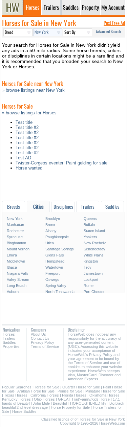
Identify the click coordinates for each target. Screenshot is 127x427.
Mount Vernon (18, 249)
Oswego (52, 279)
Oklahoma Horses (104, 395)
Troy (87, 267)
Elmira (12, 255)
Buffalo (89, 225)
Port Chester (94, 292)
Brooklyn (52, 219)
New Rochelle (95, 243)
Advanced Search (108, 31)
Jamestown (93, 273)
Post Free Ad (114, 22)
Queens (90, 219)
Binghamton (16, 243)
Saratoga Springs (59, 249)
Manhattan (15, 225)
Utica (49, 243)
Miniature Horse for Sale (105, 391)
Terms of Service (45, 346)
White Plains (94, 255)
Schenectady (94, 249)
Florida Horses (74, 395)
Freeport (52, 273)
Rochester (15, 231)
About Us (38, 334)
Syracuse (15, 237)
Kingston (91, 261)
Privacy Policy (42, 342)
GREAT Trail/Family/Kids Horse (84, 399)
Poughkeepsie (57, 237)
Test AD (23, 157)
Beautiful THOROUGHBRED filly (79, 403)
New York (15, 219)
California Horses (44, 395)
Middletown (16, 261)
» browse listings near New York (33, 90)
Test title (24, 122)
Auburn (13, 292)
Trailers (9, 338)
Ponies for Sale (70, 391)
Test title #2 (27, 127)
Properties (11, 346)
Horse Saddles (24, 411)
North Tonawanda (60, 292)
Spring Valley (55, 286)
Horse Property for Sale (70, 407)
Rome (88, 286)
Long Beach (16, 286)
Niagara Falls (17, 273)
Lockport (91, 279)
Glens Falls (54, 255)
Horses (9, 334)
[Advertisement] (63, 187)
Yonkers (90, 237)
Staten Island (94, 231)
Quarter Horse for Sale (81, 387)
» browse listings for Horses (29, 112)
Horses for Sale (46, 387)
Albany (51, 231)
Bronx (50, 225)
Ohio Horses (44, 399)
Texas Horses (15, 395)
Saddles (9, 342)
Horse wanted (29, 168)
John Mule (41, 403)
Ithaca (12, 267)
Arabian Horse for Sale (36, 391)
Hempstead (54, 261)
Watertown (54, 267)
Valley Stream (18, 279)
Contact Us (40, 338)
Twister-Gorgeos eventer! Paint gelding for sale (61, 162)
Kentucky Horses (16, 399)
